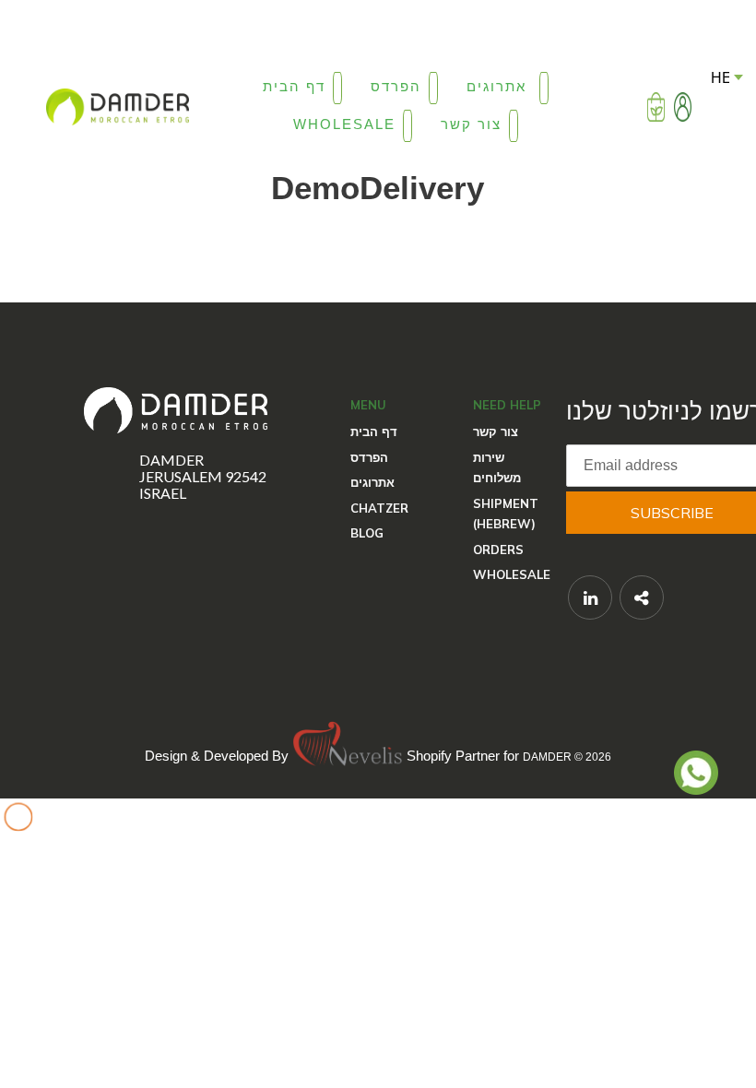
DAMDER (547, 756)
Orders (498, 549)
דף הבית (373, 431)
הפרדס (369, 457)
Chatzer (379, 508)
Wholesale (511, 574)
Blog (367, 533)
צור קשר (495, 431)
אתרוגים (372, 482)
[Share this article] (642, 597)
